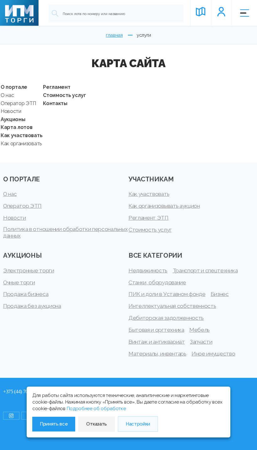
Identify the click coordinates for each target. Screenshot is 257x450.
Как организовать (21, 144)
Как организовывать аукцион (164, 206)
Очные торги (19, 282)
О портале (14, 87)
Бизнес (220, 294)
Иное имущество (213, 354)
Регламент (56, 87)
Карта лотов (16, 127)
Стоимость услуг (64, 95)
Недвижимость (147, 270)
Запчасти (201, 342)
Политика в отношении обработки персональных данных (65, 232)
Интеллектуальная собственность (172, 306)
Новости (11, 111)
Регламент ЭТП (148, 218)
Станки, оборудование (157, 282)
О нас (7, 95)
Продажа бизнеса (25, 294)
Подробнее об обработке (96, 408)
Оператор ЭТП (18, 103)
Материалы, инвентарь (157, 354)
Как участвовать (21, 135)
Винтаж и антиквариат (156, 342)
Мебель (199, 330)
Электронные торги (28, 270)
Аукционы (13, 119)
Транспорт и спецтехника (205, 270)
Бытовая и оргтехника (156, 330)
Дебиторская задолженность (166, 318)
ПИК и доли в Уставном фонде (166, 294)
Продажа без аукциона (32, 306)
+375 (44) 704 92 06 (22, 391)
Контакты (55, 103)
